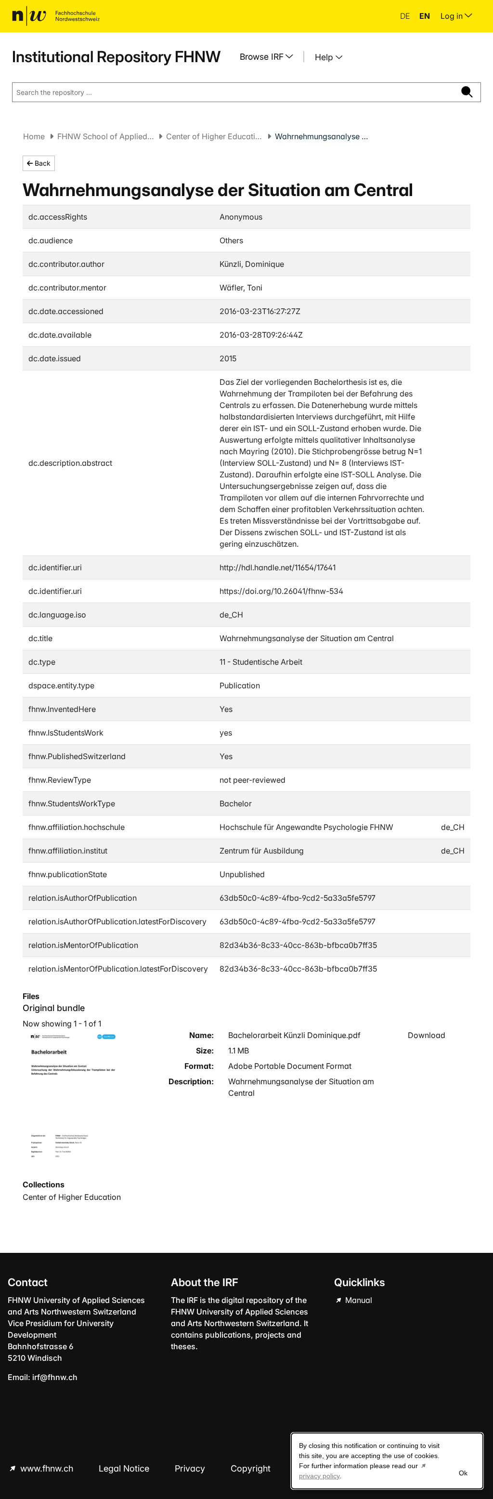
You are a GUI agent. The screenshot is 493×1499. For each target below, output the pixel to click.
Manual (357, 1300)
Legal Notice (125, 1468)
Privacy (191, 1468)
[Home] (56, 16)
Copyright (252, 1468)
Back (42, 163)
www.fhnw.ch (47, 1468)
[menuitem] (270, 57)
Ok (463, 1473)
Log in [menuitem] (453, 16)
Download (426, 1035)
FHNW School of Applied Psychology (105, 136)
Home (34, 136)
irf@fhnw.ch (55, 1377)
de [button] (406, 16)
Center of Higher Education (214, 136)
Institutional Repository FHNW (116, 56)
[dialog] (387, 1461)
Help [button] (325, 57)
